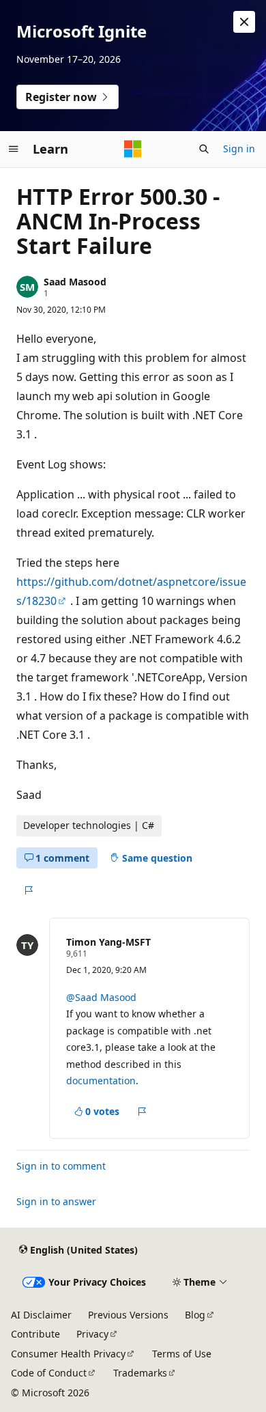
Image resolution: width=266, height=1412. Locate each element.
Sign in (239, 148)
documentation (101, 1080)
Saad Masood (75, 281)
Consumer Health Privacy (68, 1353)
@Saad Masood (101, 997)
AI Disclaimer (41, 1314)
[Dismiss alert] (244, 22)
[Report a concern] (28, 890)
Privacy (92, 1333)
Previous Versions (128, 1314)
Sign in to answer (56, 1201)
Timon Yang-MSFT (108, 941)
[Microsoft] (133, 149)
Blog (195, 1314)
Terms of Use (181, 1353)
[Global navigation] (13, 149)
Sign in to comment (61, 1165)
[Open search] (204, 149)
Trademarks (140, 1372)
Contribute (35, 1333)
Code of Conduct (49, 1372)
